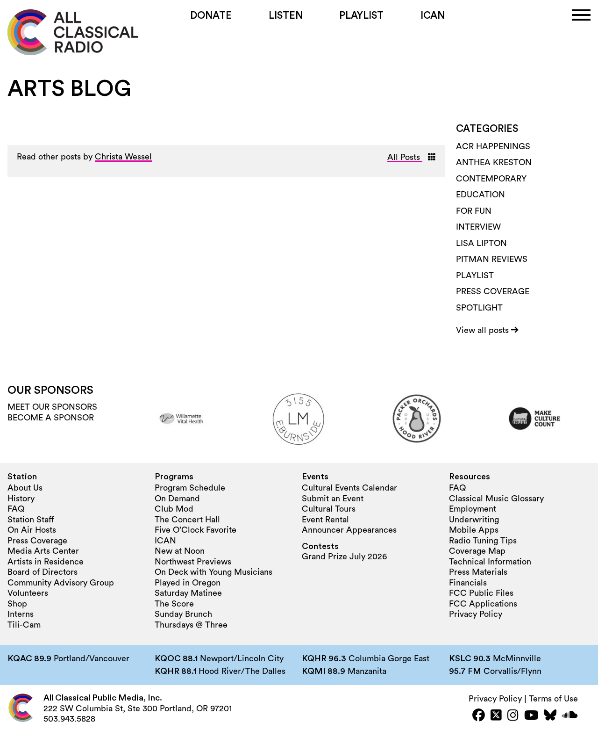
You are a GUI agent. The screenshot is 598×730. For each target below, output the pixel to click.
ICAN (432, 16)
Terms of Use (553, 698)
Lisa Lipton (481, 243)
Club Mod (174, 509)
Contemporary (491, 178)
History (21, 498)
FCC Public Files (481, 593)
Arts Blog (69, 89)
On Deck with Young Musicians (213, 572)
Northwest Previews (193, 561)
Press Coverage (492, 291)
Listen (286, 16)
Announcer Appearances (349, 530)
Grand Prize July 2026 (344, 556)
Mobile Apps (473, 530)
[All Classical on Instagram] (513, 716)
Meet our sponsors (52, 407)
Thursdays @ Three (191, 625)
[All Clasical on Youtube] (531, 716)
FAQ (15, 509)
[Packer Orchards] (417, 418)
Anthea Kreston (494, 162)
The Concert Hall (187, 519)
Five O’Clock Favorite (195, 530)
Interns (20, 614)
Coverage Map (477, 551)
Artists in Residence (45, 561)
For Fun (473, 211)
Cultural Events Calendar (349, 488)
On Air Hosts (31, 530)
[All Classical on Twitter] (496, 716)
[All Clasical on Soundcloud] (570, 716)
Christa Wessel (123, 156)
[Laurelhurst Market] (299, 418)
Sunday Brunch (183, 614)
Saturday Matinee (188, 593)
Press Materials (478, 572)
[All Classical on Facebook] (478, 716)
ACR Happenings (493, 146)
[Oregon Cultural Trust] (534, 418)
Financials (468, 582)
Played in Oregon (188, 582)
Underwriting (474, 519)
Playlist (361, 16)
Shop (17, 604)
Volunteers (27, 593)
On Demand (177, 498)
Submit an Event (332, 498)
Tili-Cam (24, 625)
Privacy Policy (475, 614)
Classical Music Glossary (496, 498)
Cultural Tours (329, 509)
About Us (25, 488)
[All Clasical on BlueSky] (550, 716)
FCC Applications (483, 604)
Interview (478, 227)
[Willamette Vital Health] (181, 418)
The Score (174, 604)
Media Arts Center (43, 551)
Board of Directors (42, 572)
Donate (211, 16)
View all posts (483, 330)
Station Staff (30, 519)
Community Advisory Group (60, 582)
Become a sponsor (50, 417)
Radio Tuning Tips (483, 540)
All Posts (404, 157)
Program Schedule (190, 488)
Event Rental (325, 519)
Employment (472, 509)
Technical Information (490, 561)
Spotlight (479, 308)
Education (480, 194)
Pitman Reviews (491, 259)
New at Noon (180, 551)
